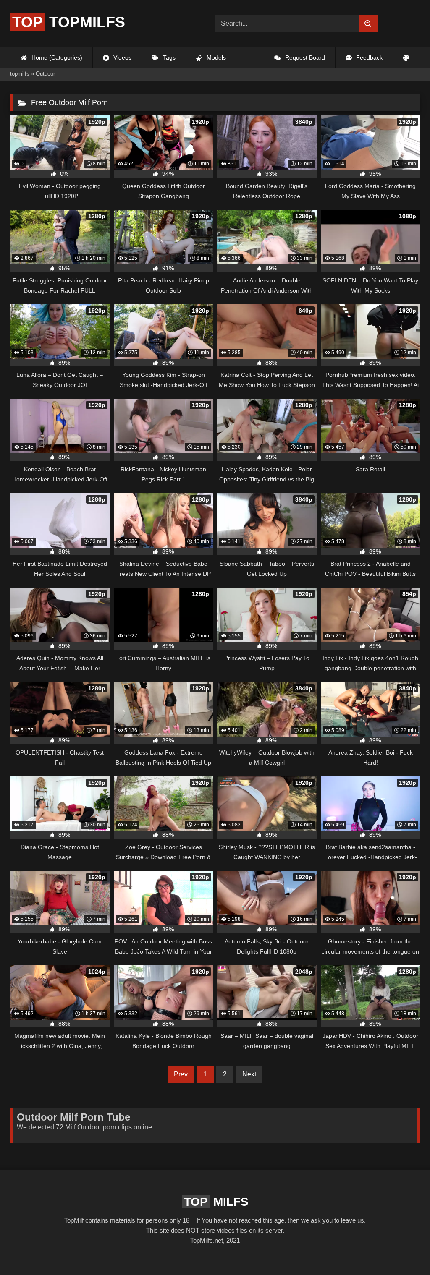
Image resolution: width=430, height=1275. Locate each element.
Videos (121, 57)
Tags (168, 57)
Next (249, 1074)
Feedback (368, 57)
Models (215, 57)
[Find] (368, 23)
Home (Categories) (56, 57)
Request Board (304, 57)
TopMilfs (68, 22)
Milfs (216, 1201)
